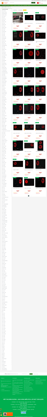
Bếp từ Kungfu (3, 143)
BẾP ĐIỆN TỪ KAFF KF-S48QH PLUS (40, 78)
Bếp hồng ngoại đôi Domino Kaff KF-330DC (40, 151)
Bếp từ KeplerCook (4, 212)
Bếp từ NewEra (3, 147)
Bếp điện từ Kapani (4, 158)
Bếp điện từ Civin (4, 155)
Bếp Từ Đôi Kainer (4, 242)
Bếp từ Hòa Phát (4, 289)
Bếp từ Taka (3, 300)
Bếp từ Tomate (3, 318)
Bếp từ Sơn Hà (3, 285)
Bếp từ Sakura (3, 310)
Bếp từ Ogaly (3, 336)
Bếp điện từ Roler (4, 292)
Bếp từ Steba (3, 329)
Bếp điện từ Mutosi (4, 230)
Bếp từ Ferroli (3, 201)
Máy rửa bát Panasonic (4, 71)
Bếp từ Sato (3, 343)
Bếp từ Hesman (3, 28)
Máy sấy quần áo (4, 361)
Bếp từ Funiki (3, 42)
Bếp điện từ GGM (4, 126)
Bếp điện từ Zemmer (4, 64)
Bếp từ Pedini (3, 20)
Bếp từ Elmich (3, 169)
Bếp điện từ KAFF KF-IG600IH (16, 151)
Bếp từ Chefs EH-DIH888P (27, 381)
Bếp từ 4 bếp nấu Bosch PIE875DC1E (28, 387)
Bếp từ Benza (3, 227)
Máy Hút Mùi (3, 346)
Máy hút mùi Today (4, 31)
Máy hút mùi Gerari (4, 82)
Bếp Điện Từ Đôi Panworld (4, 241)
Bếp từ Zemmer (3, 321)
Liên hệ (29, 5)
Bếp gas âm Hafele (4, 180)
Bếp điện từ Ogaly (4, 151)
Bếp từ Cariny (3, 259)
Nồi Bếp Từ (3, 357)
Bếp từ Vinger (3, 144)
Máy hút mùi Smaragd (4, 13)
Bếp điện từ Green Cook (4, 140)
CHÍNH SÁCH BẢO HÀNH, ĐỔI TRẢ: (39, 382)
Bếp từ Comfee (3, 271)
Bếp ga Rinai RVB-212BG (26, 386)
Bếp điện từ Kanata (4, 27)
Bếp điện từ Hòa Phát (4, 288)
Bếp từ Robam (3, 332)
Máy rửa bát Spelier (4, 63)
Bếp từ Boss (3, 17)
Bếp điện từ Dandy (4, 209)
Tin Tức (22, 5)
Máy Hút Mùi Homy (4, 267)
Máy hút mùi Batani (4, 38)
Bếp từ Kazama (3, 245)
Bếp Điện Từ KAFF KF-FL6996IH (16, 41)
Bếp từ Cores (3, 270)
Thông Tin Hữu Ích (37, 378)
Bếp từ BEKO (3, 194)
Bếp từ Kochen (3, 173)
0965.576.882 (41, 3)
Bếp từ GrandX (3, 75)
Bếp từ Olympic (3, 100)
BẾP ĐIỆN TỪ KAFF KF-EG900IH (28, 96)
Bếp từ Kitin (3, 114)
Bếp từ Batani (3, 35)
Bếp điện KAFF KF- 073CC (38, 96)
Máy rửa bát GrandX (4, 129)
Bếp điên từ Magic (4, 249)
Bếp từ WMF (3, 198)
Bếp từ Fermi (3, 281)
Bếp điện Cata (3, 299)
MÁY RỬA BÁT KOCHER (4, 220)
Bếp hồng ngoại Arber (4, 307)
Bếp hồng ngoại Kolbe (4, 45)
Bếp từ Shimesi (3, 122)
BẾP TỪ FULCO (3, 234)
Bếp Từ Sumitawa (4, 213)
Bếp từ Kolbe (3, 46)
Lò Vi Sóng (3, 350)
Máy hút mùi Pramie (4, 205)
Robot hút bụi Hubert (4, 365)
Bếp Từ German (3, 278)
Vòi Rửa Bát (3, 347)
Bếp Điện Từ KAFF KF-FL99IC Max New (29, 41)
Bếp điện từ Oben (4, 24)
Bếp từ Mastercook (4, 274)
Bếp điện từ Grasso (4, 49)
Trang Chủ (11, 5)
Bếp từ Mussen (3, 111)
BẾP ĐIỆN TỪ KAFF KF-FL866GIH (28, 78)
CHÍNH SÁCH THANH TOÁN (38, 381)
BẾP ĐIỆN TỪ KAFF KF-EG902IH (16, 96)
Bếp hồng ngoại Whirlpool (4, 260)
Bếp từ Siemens (3, 328)
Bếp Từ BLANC (3, 74)
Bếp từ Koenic (3, 161)
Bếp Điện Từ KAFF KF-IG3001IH (28, 151)
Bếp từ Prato (3, 190)
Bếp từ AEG (3, 202)
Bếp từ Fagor (3, 317)
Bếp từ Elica (3, 96)
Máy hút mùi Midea (4, 60)
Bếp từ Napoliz (3, 325)
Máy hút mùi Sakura (4, 176)
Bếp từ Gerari (3, 238)
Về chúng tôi (2, 378)
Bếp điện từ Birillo (4, 107)
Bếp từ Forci (3, 187)
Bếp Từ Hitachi (3, 216)
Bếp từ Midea (3, 165)
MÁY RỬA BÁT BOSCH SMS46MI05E (28, 382)
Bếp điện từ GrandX (4, 125)
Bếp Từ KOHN (3, 219)
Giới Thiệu (15, 5)
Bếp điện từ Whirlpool (4, 118)
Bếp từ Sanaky (3, 172)
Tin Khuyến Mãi (25, 5)
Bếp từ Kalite (3, 231)
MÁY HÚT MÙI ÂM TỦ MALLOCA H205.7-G (28, 388)
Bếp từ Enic (3, 86)
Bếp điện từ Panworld (4, 256)
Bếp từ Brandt (3, 340)
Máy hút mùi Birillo (4, 104)
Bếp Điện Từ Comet (4, 252)
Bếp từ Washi (3, 34)
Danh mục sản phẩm (6, 5)
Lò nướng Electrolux (4, 184)
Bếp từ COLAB (3, 132)
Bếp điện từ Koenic (4, 162)
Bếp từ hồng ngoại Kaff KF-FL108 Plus (40, 23)
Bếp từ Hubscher (4, 53)
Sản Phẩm (18, 5)
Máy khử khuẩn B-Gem (4, 369)
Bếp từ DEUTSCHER (4, 183)
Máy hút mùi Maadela (4, 78)
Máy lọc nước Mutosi (4, 368)
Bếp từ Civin (3, 154)
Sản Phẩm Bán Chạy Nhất (27, 378)
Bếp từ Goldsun (3, 223)
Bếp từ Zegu (3, 136)
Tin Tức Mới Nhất (14, 378)
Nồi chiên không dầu (4, 358)
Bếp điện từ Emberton (4, 93)
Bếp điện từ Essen (4, 263)
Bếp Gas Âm (3, 354)
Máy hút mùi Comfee (4, 115)
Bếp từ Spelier (3, 303)
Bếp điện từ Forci (4, 85)
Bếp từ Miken (3, 103)
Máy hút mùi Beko (4, 57)
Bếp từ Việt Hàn (3, 16)
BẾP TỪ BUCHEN (4, 248)
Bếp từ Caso (3, 314)
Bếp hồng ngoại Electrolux (5, 296)
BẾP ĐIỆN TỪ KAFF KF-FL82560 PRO (29, 23)
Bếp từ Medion (3, 56)
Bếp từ (2, 311)
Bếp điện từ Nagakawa (4, 191)
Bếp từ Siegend (3, 339)
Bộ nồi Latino (3, 89)
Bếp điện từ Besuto (4, 67)
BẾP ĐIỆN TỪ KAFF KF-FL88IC (16, 78)
